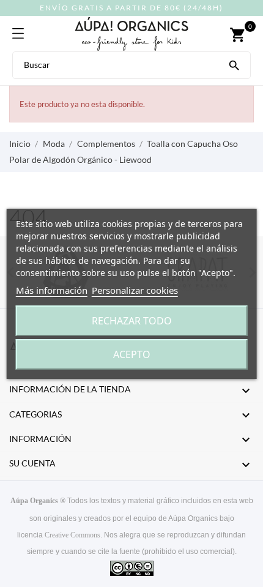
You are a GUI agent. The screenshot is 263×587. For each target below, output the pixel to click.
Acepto (131, 354)
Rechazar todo (132, 320)
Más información (51, 290)
